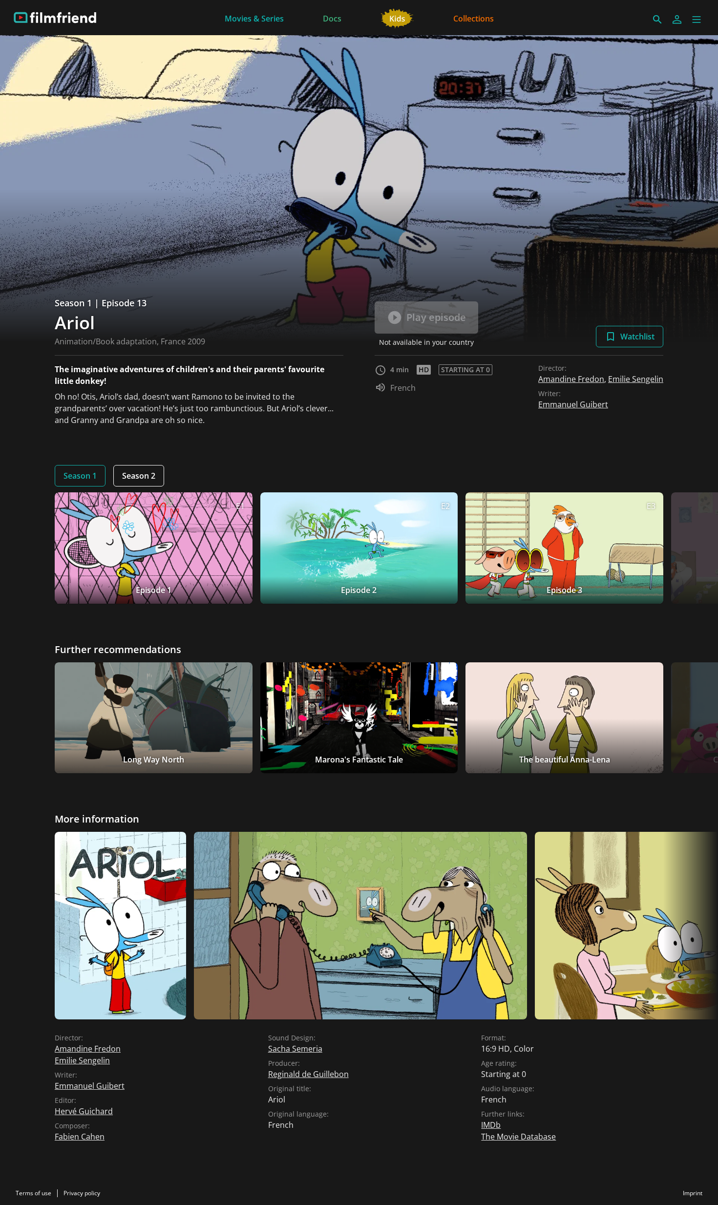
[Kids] (397, 17)
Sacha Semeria (295, 1048)
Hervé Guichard (84, 1111)
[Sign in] (677, 19)
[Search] (657, 19)
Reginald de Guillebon (308, 1074)
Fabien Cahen (80, 1136)
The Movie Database (518, 1136)
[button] (696, 19)
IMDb (491, 1125)
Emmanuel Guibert (573, 404)
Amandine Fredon (571, 379)
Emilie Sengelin (635, 379)
